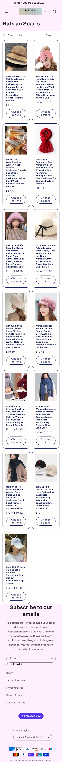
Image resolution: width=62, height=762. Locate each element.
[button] (6, 11)
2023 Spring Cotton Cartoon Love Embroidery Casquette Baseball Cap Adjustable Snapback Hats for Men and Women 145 (45, 497)
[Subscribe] (51, 659)
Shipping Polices (15, 703)
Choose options (16, 113)
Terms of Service (15, 680)
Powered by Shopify (42, 760)
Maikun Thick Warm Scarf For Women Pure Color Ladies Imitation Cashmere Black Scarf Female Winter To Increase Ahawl (15, 497)
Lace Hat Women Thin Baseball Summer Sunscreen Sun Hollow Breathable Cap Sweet (15, 575)
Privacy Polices (14, 688)
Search (10, 673)
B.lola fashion (25, 760)
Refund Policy (14, 695)
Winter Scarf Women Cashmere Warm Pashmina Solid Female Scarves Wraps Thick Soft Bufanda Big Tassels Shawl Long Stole (46, 417)
